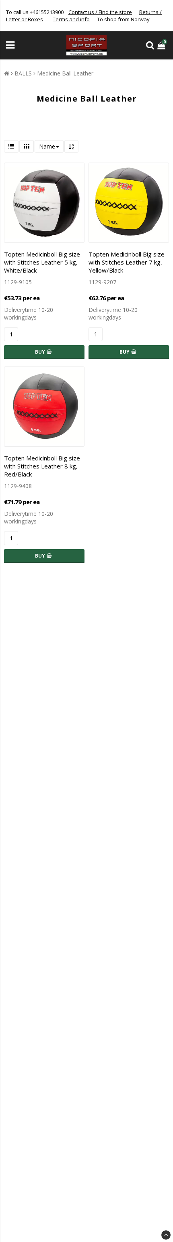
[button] (162, 45)
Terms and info (71, 19)
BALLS (23, 73)
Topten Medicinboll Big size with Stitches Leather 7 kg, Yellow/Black (127, 262)
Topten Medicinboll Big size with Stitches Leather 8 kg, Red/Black (42, 466)
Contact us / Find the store (100, 12)
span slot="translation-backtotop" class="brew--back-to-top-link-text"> (166, 1235)
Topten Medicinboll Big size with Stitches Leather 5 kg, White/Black (42, 262)
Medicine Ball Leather (65, 73)
